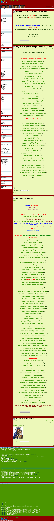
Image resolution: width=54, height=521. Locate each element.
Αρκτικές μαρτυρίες (3, 164)
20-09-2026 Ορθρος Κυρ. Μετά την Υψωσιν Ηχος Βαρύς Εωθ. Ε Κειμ (32, 346)
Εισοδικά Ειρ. (3, 77)
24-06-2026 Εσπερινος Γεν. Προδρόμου (32, 101)
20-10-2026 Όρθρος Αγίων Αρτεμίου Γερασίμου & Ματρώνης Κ (32, 387)
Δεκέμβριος (2, 45)
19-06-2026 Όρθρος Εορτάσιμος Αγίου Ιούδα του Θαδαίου (32, 91)
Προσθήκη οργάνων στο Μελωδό (5, 174)
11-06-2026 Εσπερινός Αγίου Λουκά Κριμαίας (32, 71)
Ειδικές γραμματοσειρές (4, 160)
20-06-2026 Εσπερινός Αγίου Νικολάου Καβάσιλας (32, 95)
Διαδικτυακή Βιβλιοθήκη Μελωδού (7, 4)
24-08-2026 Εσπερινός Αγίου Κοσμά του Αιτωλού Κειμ (32, 296)
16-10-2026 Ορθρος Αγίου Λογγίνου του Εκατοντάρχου (32, 377)
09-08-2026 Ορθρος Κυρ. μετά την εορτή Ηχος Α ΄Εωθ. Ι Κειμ (32, 262)
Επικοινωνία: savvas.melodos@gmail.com (6, 520)
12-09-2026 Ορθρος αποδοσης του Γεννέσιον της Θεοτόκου (32, 330)
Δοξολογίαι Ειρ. (3, 74)
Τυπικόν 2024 (2, 451)
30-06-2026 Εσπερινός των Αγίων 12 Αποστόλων (32, 115)
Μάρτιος (2, 35)
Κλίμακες (2, 163)
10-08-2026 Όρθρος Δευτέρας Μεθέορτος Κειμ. (32, 264)
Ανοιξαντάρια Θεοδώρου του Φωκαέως (6, 471)
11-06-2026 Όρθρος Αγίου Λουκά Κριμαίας (32, 73)
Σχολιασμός (10, 8)
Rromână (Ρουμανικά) (4, 122)
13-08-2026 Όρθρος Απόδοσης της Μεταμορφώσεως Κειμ (32, 269)
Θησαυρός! (6, 8)
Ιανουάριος (2, 33)
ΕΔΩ (48, 15)
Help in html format (3, 137)
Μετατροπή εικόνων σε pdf (4, 151)
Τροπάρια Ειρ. (3, 59)
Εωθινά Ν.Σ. (2, 89)
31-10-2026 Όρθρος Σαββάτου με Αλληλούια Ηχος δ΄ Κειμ (32, 402)
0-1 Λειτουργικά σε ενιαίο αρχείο (32, 56)
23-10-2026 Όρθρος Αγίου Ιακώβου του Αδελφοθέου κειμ (32, 388)
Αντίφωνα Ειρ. (3, 62)
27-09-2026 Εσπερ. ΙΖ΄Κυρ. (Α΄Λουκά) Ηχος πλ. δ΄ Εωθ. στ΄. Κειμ (32, 353)
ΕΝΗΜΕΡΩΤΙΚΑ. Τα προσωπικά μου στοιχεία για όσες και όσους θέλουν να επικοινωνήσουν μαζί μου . (14, 476)
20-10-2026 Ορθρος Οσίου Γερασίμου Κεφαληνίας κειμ (32, 385)
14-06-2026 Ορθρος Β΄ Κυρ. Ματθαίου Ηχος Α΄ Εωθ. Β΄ (32, 83)
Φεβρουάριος (3, 34)
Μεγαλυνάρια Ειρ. (3, 70)
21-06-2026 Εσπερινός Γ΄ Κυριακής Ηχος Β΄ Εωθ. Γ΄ (32, 98)
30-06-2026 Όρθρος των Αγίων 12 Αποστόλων (32, 116)
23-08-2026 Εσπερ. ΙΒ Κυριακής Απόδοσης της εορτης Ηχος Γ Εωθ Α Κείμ (32, 291)
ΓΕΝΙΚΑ (2, 139)
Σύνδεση (2, 187)
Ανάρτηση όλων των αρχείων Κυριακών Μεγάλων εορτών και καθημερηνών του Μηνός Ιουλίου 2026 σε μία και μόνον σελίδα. (17, 479)
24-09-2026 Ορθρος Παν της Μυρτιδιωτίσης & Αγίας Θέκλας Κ (32, 350)
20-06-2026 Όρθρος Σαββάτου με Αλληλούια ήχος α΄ (32, 96)
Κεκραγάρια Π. (3, 98)
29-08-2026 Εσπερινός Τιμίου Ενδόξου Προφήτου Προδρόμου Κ (32, 306)
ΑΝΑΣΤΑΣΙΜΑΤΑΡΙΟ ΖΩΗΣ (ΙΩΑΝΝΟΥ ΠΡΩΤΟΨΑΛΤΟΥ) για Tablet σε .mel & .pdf (11, 461)
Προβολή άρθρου (15, 187)
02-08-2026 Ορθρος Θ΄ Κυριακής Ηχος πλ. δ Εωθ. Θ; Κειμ (32, 245)
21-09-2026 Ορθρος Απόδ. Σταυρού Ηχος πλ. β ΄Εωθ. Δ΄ (32, 348)
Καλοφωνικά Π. (3, 112)
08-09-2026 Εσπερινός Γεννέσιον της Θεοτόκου (32, 325)
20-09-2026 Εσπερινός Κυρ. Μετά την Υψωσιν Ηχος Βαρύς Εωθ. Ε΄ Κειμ (32, 345)
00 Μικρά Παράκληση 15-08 (32, 240)
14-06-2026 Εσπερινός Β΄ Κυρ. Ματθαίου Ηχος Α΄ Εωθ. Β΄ (32, 81)
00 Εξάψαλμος (30, 216)
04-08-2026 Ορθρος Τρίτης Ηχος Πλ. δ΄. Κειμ (32, 249)
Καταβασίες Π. (3, 101)
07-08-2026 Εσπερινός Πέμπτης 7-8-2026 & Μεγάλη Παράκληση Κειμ (32, 257)
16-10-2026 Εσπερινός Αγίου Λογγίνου (32, 375)
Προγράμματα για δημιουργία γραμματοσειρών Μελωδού (5, 154)
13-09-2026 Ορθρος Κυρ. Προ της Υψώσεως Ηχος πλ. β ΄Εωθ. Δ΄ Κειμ (32, 333)
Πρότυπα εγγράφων (3, 162)
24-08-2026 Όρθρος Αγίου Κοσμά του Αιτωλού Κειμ (32, 298)
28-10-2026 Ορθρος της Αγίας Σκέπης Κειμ (32, 400)
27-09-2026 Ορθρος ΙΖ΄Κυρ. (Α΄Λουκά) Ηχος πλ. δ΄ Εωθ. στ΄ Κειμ (32, 355)
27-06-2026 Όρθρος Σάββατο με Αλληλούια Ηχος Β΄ (32, 106)
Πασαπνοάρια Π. (3, 102)
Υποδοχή (1, 8)
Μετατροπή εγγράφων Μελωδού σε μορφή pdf (11, 513)
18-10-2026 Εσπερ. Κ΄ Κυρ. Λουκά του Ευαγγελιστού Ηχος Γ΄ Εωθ (32, 380)
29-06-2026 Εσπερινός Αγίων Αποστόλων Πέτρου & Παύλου (32, 111)
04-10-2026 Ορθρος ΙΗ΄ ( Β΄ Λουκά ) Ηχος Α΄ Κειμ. (32, 368)
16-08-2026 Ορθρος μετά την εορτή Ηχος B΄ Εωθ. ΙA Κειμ (32, 277)
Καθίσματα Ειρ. (3, 61)
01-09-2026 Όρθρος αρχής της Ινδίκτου (32, 316)
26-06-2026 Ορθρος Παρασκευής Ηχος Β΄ (32, 105)
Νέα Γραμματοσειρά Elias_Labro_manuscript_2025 (7, 448)
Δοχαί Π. (2, 96)
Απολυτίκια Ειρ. (3, 60)
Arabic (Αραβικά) (3, 123)
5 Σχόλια (14, 443)
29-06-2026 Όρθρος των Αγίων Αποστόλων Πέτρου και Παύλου (32, 113)
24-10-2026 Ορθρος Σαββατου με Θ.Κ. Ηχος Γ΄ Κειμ (32, 390)
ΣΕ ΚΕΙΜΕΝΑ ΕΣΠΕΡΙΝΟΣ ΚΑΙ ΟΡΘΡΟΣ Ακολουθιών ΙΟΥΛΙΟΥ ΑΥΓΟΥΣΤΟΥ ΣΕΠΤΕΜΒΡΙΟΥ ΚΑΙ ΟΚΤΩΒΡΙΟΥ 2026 (32, 198)
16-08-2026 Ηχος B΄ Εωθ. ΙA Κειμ (32, 279)
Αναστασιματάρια (3, 18)
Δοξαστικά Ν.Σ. (3, 90)
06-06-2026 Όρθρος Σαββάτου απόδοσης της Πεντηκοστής (32, 126)
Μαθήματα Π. (3, 113)
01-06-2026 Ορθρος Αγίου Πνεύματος (32, 59)
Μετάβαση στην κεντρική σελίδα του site (9, 0)
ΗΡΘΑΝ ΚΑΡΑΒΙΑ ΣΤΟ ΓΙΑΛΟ (5, 470)
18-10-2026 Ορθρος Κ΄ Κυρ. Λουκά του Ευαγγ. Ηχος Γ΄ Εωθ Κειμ (32, 382)
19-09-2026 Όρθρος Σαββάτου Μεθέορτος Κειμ (32, 343)
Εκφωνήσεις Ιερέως (3, 52)
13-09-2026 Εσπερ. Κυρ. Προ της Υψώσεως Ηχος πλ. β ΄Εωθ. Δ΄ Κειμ (32, 331)
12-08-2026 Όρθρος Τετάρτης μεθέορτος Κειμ (32, 267)
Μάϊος (2, 37)
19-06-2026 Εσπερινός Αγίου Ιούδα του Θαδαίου (32, 90)
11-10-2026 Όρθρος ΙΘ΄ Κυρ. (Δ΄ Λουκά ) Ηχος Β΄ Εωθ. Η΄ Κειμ (32, 373)
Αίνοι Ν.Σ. (2, 85)
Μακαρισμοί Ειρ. (3, 76)
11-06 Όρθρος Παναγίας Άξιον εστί (17, 425)
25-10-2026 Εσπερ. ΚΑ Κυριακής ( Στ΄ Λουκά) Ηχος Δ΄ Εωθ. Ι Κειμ (32, 392)
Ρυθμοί (2, 173)
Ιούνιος (16, 194)
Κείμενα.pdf (49, 221)
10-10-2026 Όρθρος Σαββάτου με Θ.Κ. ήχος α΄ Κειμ (32, 370)
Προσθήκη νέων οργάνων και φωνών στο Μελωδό (7, 475)
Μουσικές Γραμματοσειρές (4, 159)
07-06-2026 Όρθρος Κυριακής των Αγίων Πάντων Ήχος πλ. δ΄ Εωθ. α (32, 68)
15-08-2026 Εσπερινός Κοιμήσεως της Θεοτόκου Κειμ (32, 272)
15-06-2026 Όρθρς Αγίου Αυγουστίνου (32, 86)
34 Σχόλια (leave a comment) (49, 48)
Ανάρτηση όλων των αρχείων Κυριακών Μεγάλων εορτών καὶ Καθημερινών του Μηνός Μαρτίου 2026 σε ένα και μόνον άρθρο (23, 509)
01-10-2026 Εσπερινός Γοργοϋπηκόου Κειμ (32, 360)
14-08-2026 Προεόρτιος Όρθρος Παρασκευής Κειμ (32, 270)
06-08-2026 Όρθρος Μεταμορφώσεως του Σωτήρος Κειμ (32, 254)
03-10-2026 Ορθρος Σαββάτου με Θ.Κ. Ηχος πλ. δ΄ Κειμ (32, 365)
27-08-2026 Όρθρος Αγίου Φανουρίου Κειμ (32, 304)
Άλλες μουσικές (3, 132)
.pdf (42, 71)
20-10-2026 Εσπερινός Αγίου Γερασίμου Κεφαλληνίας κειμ (32, 383)
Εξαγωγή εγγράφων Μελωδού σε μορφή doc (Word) (5, 150)
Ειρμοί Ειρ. (2, 63)
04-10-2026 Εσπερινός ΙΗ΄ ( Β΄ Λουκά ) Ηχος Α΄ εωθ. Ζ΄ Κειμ (32, 367)
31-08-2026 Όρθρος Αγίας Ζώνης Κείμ (32, 313)
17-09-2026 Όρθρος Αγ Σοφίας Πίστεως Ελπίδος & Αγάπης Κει (32, 341)
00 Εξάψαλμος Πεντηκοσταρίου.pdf (33, 219)
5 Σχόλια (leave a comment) (49, 420)
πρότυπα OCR (3, 165)
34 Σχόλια (14, 192)
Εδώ (26, 227)
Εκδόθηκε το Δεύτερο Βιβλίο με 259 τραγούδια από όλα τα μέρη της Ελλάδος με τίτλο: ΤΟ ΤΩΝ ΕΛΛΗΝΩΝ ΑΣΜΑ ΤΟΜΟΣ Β (17, 462)
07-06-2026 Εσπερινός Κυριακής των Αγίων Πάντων (32, 66)
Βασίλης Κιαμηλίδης (3, 484)
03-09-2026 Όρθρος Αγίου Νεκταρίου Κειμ (32, 318)
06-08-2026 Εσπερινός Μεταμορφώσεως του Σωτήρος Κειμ (32, 252)
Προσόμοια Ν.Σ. (3, 88)
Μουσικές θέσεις (3, 166)
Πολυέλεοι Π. (2, 99)
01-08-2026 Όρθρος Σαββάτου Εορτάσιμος (32, 242)
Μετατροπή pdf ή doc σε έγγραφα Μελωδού (10, 514)
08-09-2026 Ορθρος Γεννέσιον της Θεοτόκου (32, 326)
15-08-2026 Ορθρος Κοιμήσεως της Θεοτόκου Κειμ (32, 274)
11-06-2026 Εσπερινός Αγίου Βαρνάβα (32, 137)
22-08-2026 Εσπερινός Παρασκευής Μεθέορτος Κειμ (32, 284)
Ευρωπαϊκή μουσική (3, 131)
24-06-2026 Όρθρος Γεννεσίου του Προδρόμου (32, 103)
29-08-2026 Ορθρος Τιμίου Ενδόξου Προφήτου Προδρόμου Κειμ (32, 308)
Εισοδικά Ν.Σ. (3, 91)
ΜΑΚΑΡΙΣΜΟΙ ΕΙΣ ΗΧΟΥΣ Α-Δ (5, 458)
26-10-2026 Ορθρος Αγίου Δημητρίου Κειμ (32, 397)
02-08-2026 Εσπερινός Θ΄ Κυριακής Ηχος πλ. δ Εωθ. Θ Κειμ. (32, 244)
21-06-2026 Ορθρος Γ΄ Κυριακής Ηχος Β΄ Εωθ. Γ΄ (32, 100)
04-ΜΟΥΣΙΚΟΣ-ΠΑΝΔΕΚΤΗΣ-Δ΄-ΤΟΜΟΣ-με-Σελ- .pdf (33, 58)
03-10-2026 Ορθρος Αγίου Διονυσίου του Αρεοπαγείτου (32, 363)
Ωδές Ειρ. (2, 64)
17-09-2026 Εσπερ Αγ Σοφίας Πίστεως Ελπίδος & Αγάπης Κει (32, 340)
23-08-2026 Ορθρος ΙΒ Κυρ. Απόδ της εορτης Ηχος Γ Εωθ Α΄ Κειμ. (32, 293)
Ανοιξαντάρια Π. (3, 97)
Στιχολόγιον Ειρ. (3, 73)
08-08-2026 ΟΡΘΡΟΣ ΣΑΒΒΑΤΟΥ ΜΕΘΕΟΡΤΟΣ (32, 259)
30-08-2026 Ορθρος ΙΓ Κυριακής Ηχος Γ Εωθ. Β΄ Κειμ (32, 311)
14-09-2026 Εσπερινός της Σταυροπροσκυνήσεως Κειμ (32, 335)
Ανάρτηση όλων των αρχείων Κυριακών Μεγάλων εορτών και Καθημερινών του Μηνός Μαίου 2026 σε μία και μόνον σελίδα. (17, 473)
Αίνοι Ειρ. (2, 72)
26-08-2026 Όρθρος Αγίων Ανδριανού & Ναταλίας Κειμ (32, 301)
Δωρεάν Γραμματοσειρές (8, 504)
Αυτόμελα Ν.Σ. (3, 86)
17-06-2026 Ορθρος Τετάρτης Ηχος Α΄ (32, 88)
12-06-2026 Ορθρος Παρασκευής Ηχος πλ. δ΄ (32, 78)
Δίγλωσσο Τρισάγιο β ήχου (4, 463)
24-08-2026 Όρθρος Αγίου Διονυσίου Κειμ (32, 294)
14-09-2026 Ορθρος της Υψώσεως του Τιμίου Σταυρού (32, 336)
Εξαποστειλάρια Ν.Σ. (4, 84)
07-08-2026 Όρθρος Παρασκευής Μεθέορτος (32, 255)
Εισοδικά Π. (2, 103)
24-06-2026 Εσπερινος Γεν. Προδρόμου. (32, 162)
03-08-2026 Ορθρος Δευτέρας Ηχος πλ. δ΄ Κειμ (32, 247)
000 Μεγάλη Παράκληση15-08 (32, 239)
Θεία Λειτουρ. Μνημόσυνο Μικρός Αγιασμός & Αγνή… (30, 221)
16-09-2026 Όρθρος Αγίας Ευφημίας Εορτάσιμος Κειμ (32, 338)
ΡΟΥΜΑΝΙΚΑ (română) (4, 138)
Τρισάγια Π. (2, 104)
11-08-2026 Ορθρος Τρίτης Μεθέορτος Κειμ (32, 265)
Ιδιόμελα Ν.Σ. (3, 87)
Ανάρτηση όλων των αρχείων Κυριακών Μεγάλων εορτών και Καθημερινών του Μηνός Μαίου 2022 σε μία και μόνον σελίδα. (17, 474)
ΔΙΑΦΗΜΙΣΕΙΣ (3, 183)
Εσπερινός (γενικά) (3, 23)
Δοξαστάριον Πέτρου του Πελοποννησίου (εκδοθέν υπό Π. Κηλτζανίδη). (10, 460)
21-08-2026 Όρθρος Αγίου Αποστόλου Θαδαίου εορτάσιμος (32, 282)
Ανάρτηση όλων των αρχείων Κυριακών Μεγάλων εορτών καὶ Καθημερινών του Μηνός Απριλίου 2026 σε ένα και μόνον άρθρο (23, 505)
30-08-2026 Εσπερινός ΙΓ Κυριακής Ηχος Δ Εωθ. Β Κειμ (32, 309)
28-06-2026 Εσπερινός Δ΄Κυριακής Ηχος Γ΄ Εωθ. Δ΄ (32, 108)
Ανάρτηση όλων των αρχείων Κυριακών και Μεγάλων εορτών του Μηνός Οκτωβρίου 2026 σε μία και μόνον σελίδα (16, 478)
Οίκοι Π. (2, 100)
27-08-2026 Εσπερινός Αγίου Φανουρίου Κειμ (32, 299)
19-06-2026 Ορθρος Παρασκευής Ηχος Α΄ (32, 93)
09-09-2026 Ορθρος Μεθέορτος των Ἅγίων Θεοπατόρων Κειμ (32, 328)
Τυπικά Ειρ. (2, 75)
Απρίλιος (2, 36)
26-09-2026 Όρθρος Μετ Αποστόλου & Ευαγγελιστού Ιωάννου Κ (32, 351)
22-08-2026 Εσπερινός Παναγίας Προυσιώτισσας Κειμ (32, 288)
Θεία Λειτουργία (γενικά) (4, 25)
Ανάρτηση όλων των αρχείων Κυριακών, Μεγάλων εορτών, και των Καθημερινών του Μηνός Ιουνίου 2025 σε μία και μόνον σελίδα (34, 47)
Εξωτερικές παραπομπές (4, 178)
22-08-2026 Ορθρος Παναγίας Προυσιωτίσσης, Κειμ (32, 289)
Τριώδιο (2, 20)
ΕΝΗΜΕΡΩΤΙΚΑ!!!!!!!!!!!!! (4, 455)
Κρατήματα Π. (3, 111)
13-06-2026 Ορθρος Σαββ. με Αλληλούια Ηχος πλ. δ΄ (32, 80)
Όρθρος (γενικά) (3, 24)
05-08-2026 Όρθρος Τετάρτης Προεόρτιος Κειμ (32, 250)
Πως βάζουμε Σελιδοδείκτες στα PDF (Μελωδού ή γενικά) (6, 148)
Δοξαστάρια (2, 19)
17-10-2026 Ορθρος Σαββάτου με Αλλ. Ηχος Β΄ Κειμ (32, 378)
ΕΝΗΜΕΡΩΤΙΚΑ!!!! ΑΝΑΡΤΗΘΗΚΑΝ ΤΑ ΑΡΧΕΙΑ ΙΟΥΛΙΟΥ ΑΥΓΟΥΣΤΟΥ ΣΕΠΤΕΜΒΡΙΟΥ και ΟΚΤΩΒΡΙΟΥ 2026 (31, 12)
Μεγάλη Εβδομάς (3, 21)
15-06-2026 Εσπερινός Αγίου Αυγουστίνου (32, 85)
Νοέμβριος (2, 44)
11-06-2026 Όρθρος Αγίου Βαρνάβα (32, 76)
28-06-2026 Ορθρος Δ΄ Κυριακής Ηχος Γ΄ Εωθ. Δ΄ (32, 110)
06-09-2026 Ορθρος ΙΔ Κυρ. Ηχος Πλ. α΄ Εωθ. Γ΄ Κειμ (32, 323)
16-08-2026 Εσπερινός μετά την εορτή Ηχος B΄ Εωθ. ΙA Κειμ (32, 275)
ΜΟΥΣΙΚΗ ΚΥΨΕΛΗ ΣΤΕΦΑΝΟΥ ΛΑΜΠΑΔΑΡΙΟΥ (7, 459)
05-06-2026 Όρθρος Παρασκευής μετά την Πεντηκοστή (32, 63)
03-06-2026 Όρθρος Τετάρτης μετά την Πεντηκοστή (32, 61)
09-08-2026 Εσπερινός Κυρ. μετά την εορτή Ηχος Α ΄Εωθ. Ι (32, 260)
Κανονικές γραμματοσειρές (4, 161)
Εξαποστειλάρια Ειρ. (3, 71)
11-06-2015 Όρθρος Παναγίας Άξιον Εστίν (25, 418)
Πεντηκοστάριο (3, 22)
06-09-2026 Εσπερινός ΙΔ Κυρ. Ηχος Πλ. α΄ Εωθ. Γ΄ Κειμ (32, 321)
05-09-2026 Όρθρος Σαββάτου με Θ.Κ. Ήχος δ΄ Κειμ (32, 320)
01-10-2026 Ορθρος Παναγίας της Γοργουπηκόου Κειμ (32, 362)
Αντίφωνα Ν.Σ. (3, 83)
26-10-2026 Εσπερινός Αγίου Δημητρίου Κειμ (32, 395)
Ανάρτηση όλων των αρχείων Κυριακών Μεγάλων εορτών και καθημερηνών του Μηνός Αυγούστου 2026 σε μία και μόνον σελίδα (18, 472)
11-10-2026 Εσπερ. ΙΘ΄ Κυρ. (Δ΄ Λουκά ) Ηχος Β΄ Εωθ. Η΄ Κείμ (32, 372)
